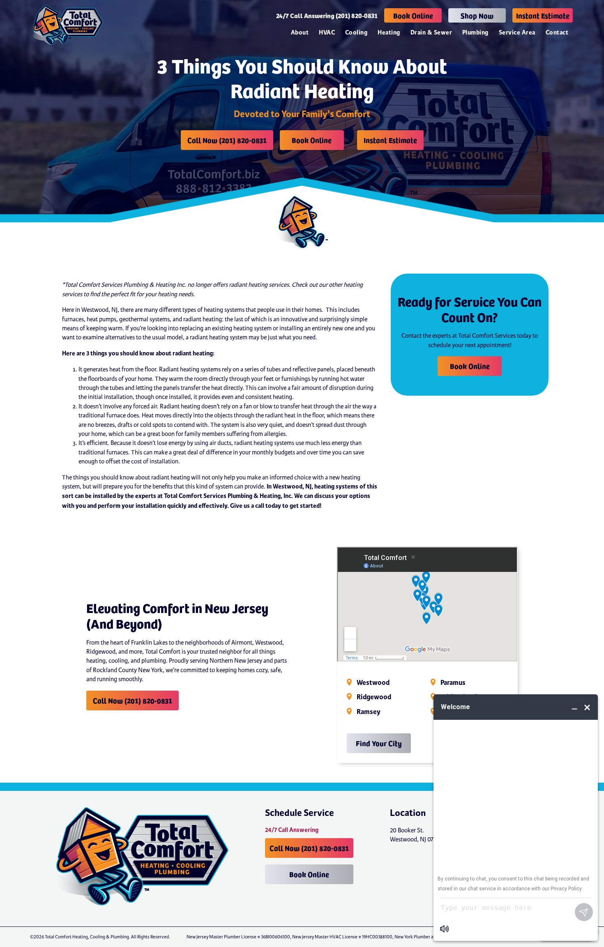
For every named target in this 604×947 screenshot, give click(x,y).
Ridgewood (374, 697)
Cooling (356, 33)
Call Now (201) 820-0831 (227, 140)
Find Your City (379, 743)
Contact (557, 33)
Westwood (373, 683)
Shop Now (477, 15)
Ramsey (368, 712)
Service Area (517, 33)
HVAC (327, 33)
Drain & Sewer (431, 33)
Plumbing (475, 33)
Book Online (413, 15)
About (300, 33)
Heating (389, 33)
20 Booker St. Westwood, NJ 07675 (416, 835)
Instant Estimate (542, 15)
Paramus (453, 683)
